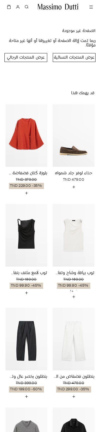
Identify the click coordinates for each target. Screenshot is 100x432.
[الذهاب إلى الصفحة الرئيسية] (58, 7)
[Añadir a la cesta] (73, 186)
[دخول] (17, 6)
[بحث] (26, 6)
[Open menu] (91, 6)
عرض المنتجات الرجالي (25, 57)
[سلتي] (9, 6)
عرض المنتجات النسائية (74, 57)
